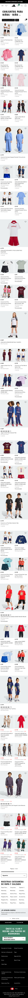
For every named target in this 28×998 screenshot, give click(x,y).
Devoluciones (4, 956)
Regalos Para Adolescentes (5, 900)
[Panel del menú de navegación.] (2, 5)
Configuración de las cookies (6, 973)
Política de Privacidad (19, 977)
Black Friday (17, 960)
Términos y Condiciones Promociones (7, 978)
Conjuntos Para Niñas (13, 888)
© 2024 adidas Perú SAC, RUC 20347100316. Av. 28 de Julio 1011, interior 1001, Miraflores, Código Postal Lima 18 (14, 994)
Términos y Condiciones (20, 972)
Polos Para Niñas (4, 903)
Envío (2, 960)
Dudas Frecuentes (18, 948)
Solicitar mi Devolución (6, 952)
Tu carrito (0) (20, 922)
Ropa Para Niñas (4, 888)
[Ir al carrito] (25, 5)
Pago (15, 952)
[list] (11, 20)
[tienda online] (13, 6)
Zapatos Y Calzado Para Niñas (22, 888)
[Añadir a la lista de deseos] (11, 25)
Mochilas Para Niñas (4, 891)
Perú (16, 988)
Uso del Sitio (17, 983)
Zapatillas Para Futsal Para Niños (22, 903)
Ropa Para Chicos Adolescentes (14, 903)
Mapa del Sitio (17, 956)
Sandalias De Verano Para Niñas (13, 900)
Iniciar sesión (8, 922)
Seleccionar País (5, 983)
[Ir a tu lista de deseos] (6, 5)
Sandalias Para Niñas (4, 894)
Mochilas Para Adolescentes (14, 891)
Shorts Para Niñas (13, 894)
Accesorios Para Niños (22, 897)
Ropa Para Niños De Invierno (22, 894)
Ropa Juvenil (13, 896)
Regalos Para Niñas (5, 897)
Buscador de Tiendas (6, 948)
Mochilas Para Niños (22, 900)
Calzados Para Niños (22, 891)
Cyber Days (4, 964)
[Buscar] (22, 5)
